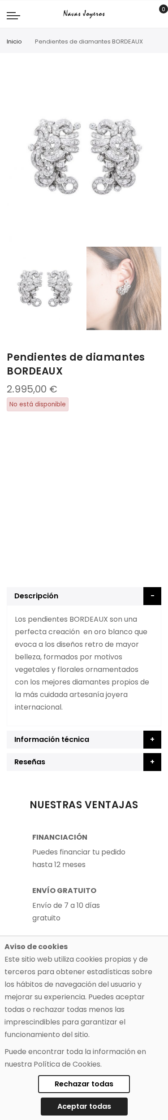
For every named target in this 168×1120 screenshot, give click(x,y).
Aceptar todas (84, 1106)
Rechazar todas (84, 1084)
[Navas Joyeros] (84, 14)
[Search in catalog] (143, 14)
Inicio (14, 41)
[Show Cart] (157, 14)
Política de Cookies (67, 1064)
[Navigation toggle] (13, 15)
